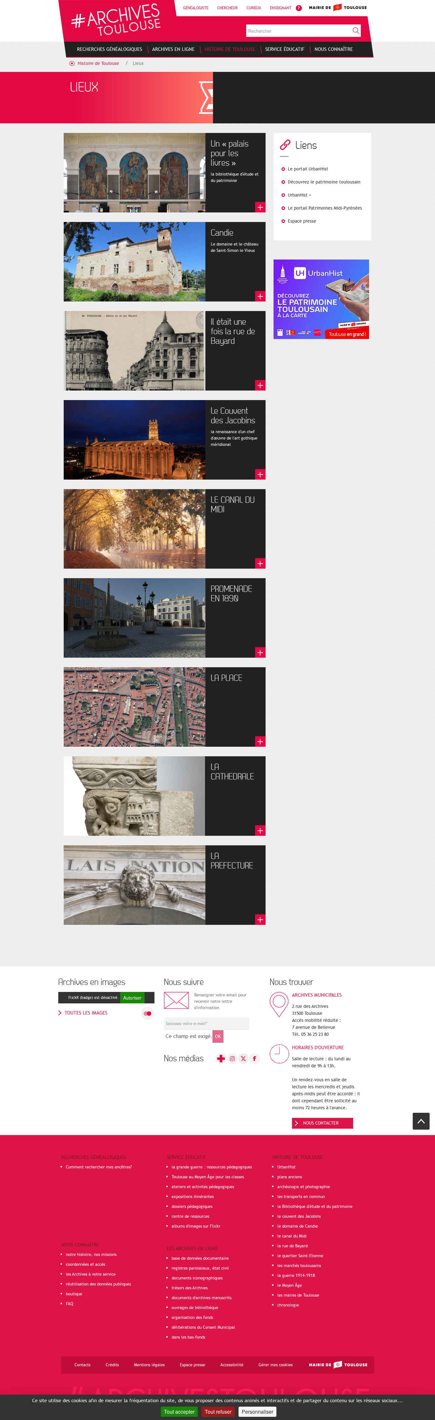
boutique (74, 1294)
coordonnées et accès (85, 1264)
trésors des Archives (190, 1288)
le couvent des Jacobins (299, 1216)
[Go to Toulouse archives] (115, 19)
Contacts (82, 1365)
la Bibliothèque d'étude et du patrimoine (315, 1206)
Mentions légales (149, 1365)
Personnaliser (257, 1411)
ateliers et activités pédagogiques (203, 1186)
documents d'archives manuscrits (202, 1297)
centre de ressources (190, 1216)
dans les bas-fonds (188, 1337)
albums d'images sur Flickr (196, 1226)
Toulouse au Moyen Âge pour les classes (208, 1177)
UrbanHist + (299, 195)
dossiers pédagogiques (192, 1206)
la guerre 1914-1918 (296, 1275)
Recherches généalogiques (93, 1157)
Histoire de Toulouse (98, 63)
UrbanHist (286, 1167)
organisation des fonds (192, 1317)
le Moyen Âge (289, 1285)
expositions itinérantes (193, 1196)
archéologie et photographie (303, 1186)
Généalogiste (195, 8)
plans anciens (289, 1177)
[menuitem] (109, 49)
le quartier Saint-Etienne (300, 1255)
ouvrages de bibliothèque (195, 1307)
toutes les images (86, 1013)
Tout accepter (179, 1411)
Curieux (253, 8)
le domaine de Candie (297, 1226)
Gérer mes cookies (276, 1365)
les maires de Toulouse (298, 1295)
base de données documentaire (200, 1258)
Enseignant (280, 8)
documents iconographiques (197, 1278)
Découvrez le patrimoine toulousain (324, 182)
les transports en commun (301, 1196)
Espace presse (302, 221)
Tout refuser (218, 1411)
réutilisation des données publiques (98, 1284)
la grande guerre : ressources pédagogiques (212, 1167)
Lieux (138, 63)
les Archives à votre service (91, 1274)
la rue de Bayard (292, 1246)
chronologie (288, 1305)
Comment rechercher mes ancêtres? (99, 1167)
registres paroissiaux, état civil (200, 1268)
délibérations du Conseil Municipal (203, 1327)
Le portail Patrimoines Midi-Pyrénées (325, 208)
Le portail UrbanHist (308, 169)
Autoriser (132, 997)
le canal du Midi (292, 1236)
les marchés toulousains (299, 1265)
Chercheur (227, 8)
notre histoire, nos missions (91, 1254)
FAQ (69, 1303)
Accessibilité (231, 1365)
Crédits (112, 1365)
